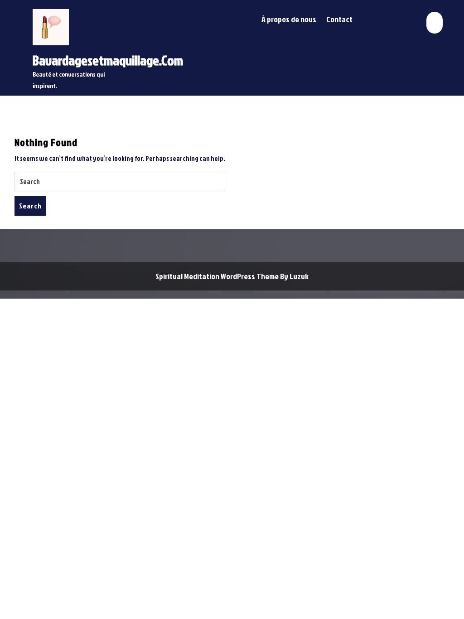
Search (30, 206)
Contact (339, 19)
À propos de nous (288, 19)
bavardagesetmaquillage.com (108, 60)
